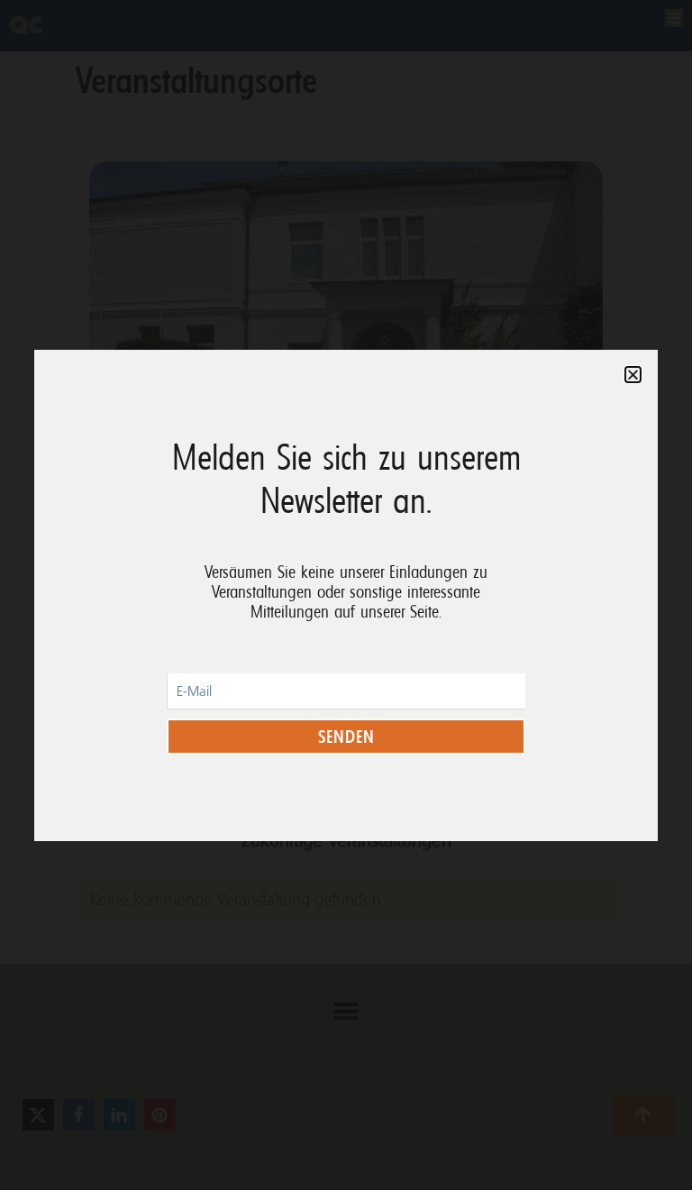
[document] (346, 595)
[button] (633, 374)
